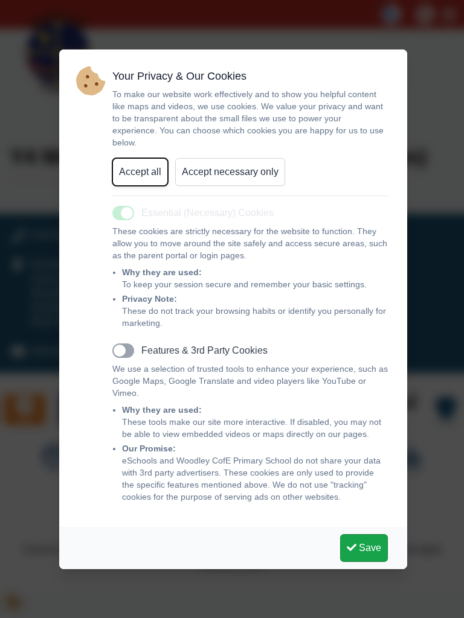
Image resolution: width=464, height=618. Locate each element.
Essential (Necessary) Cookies (207, 213)
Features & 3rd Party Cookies (204, 350)
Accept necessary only (230, 172)
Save (368, 548)
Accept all (140, 172)
